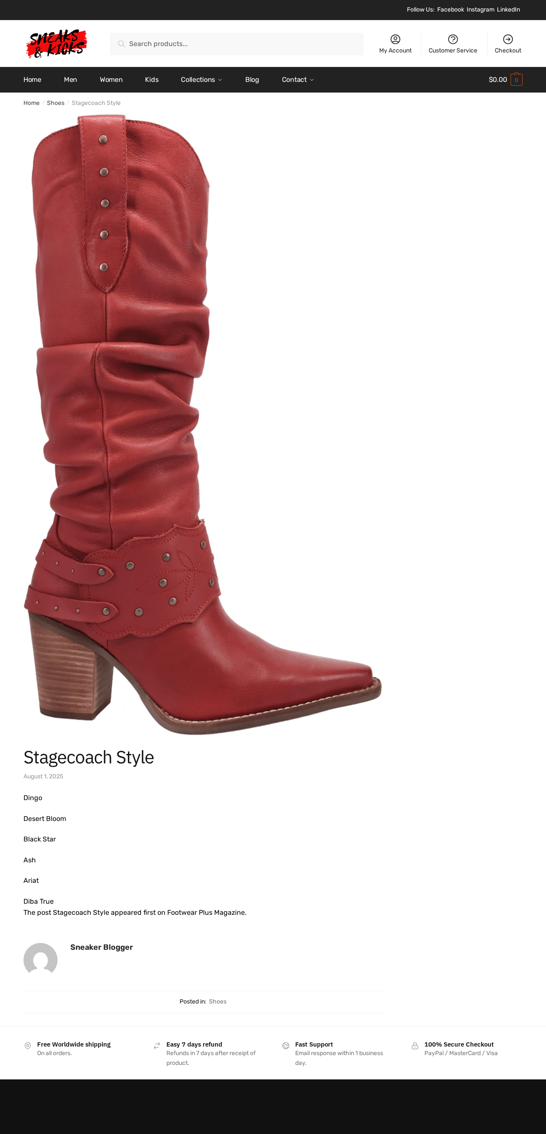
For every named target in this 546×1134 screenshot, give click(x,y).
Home (31, 103)
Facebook (450, 9)
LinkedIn (508, 9)
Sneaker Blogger (101, 947)
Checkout (508, 50)
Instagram (480, 9)
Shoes (55, 103)
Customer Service (453, 50)
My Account (395, 50)
